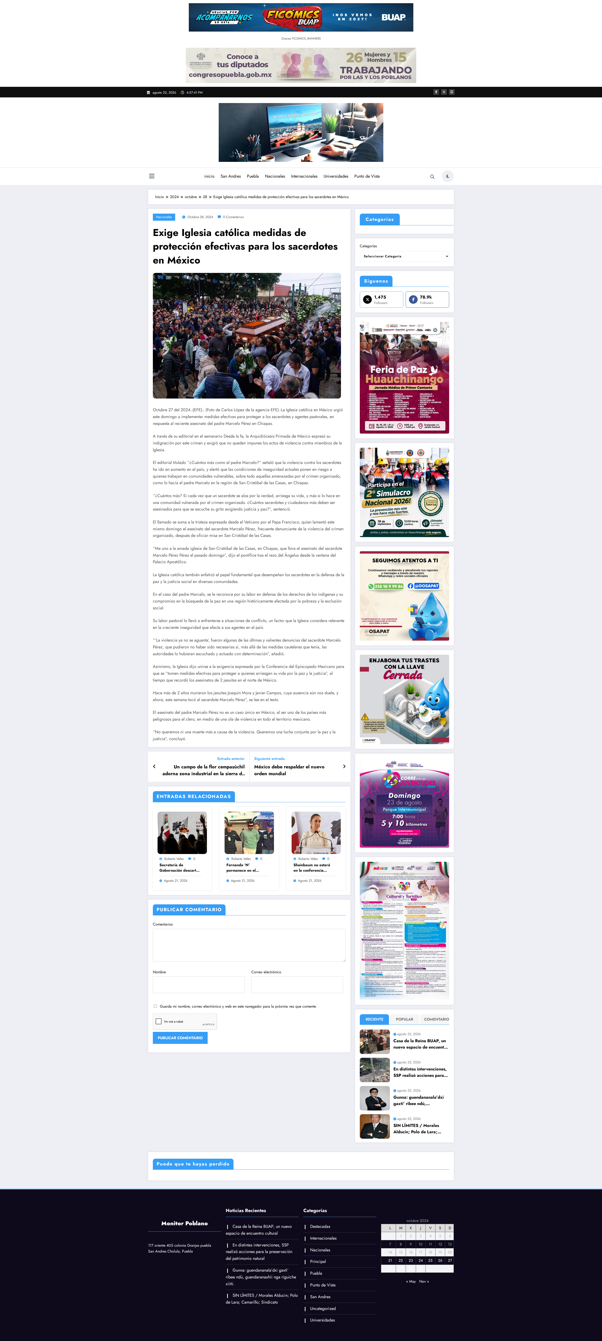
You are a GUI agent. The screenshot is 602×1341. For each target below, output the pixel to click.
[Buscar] (432, 177)
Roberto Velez (174, 858)
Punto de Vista (367, 176)
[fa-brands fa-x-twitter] (444, 92)
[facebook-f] (436, 92)
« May (411, 1281)
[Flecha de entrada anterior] (154, 766)
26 (440, 1260)
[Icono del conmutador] (151, 176)
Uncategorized (323, 1308)
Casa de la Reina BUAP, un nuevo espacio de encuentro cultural (420, 1044)
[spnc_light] (448, 176)
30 (410, 1268)
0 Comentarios (233, 217)
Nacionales (275, 176)
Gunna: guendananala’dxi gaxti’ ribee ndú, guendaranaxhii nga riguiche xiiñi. (418, 1100)
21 (390, 1260)
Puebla (253, 176)
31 (421, 1268)
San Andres (231, 176)
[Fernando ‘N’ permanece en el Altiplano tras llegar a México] (249, 832)
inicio (209, 176)
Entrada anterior (231, 758)
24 (421, 1260)
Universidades (336, 176)
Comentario (435, 1019)
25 (430, 1260)
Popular (404, 1019)
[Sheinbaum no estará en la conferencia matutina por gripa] (316, 832)
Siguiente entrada (269, 758)
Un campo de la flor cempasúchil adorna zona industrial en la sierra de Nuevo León (203, 770)
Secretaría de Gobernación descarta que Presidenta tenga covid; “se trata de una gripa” (179, 867)
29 (401, 1268)
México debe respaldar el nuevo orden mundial (289, 770)
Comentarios (163, 924)
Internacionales (304, 176)
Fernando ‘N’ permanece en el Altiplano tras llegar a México (245, 867)
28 (390, 1268)
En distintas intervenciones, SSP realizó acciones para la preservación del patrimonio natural (420, 1072)
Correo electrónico (266, 972)
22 (401, 1260)
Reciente (374, 1019)
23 (411, 1260)
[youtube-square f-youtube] (452, 92)
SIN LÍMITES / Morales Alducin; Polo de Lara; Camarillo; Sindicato (416, 1128)
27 (450, 1260)
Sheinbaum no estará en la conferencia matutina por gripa (311, 867)
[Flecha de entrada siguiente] (344, 766)
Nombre (159, 972)
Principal (318, 1261)
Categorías (368, 246)
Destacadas (320, 1226)
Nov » (424, 1281)
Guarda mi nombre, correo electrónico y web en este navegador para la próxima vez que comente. (238, 1006)
